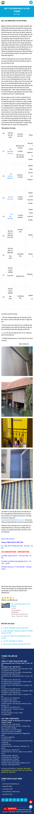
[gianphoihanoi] (22, 800)
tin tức (16, 14)
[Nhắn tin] (31, 802)
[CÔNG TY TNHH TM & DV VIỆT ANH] (3, 2)
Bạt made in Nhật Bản (10, 176)
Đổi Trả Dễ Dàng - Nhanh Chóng (11, 791)
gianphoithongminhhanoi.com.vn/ (15, 520)
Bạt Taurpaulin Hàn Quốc (10, 151)
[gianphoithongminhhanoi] (25, 800)
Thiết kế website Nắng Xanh (24, 812)
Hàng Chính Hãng (7, 786)
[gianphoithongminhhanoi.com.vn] (3, 800)
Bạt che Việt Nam (10, 216)
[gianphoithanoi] (10, 800)
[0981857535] (31, 807)
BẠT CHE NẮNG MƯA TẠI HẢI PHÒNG (14, 21)
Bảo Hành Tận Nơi (7, 794)
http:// (3, 520)
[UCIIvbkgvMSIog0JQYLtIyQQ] (7, 800)
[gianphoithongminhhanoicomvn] (18, 800)
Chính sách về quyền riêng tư (11, 784)
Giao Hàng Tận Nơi (8, 789)
